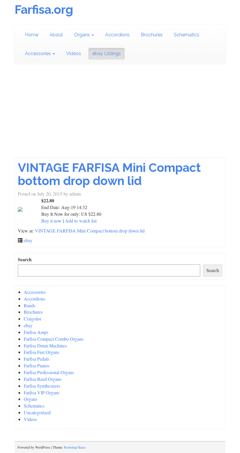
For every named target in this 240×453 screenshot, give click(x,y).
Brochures (152, 35)
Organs (82, 35)
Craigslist (32, 318)
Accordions (117, 35)
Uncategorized (37, 412)
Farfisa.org (44, 9)
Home (31, 35)
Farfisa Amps (36, 332)
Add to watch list (81, 221)
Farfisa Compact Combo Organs (53, 339)
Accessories (38, 53)
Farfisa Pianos (36, 365)
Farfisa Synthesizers (42, 386)
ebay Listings (106, 53)
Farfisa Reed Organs (42, 379)
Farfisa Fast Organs (41, 352)
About (56, 35)
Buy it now (51, 221)
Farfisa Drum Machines (45, 345)
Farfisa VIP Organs (41, 392)
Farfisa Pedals (36, 359)
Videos (73, 53)
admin (75, 194)
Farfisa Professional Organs (49, 372)
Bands (29, 305)
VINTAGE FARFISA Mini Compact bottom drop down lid (109, 174)
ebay (28, 240)
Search (25, 259)
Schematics (186, 35)
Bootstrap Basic (75, 447)
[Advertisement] (120, 114)
